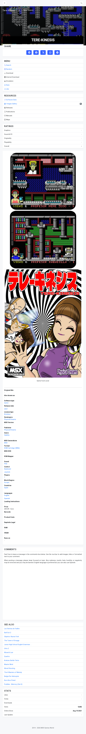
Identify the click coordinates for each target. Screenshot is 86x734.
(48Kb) (17, 448)
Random (9, 69)
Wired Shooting (9, 668)
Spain (6, 487)
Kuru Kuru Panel (10, 680)
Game (6, 403)
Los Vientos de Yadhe (12, 628)
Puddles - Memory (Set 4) (13, 684)
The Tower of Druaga (11, 640)
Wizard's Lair (8, 652)
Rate (7, 85)
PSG (5, 464)
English (6, 495)
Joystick (7, 472)
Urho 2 (6, 648)
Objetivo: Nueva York (11, 636)
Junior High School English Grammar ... (17, 644)
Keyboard (7, 469)
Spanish (7, 498)
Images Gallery (11, 104)
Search (8, 65)
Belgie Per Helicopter (11, 676)
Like (7, 89)
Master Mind (8, 664)
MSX (6, 443)
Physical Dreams (10, 419)
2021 (6, 409)
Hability (6, 435)
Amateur (7, 414)
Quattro (7, 656)
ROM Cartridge (9, 448)
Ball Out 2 (7, 632)
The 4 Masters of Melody (13, 672)
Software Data (11, 100)
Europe (6, 482)
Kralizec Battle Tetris (11, 660)
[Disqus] (43, 591)
